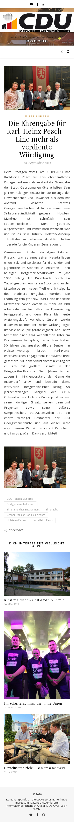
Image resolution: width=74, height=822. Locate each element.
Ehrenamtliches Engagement (23, 509)
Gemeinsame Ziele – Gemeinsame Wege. (35, 768)
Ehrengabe (52, 509)
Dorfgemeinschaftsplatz (21, 504)
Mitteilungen (37, 116)
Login (64, 806)
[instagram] (43, 4)
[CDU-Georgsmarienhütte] (37, 22)
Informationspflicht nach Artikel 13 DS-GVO (32, 806)
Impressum (22, 802)
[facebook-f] (38, 4)
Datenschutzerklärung (44, 802)
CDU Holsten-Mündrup (20, 499)
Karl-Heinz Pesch (43, 520)
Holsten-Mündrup (17, 520)
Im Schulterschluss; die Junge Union (33, 703)
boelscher (16, 530)
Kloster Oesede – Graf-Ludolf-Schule (34, 600)
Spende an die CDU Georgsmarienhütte (42, 799)
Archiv (36, 809)
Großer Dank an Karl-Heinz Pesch (26, 515)
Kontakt (11, 799)
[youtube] (32, 4)
